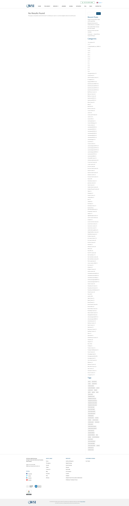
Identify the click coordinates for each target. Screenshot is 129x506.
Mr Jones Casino (91, 240)
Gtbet (89, 191)
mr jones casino (91, 417)
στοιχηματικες (90, 374)
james (97, 392)
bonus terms (94, 381)
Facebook (30, 473)
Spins (89, 333)
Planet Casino (90, 292)
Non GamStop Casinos (92, 258)
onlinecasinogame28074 (93, 279)
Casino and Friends (92, 114)
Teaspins (89, 341)
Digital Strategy (69, 463)
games (89, 392)
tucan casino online (91, 445)
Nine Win (90, 250)
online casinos (91, 271)
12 (88, 50)
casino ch (90, 116)
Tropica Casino (91, 347)
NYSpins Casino (91, 269)
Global (47, 467)
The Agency (48, 463)
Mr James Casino (91, 238)
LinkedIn (30, 478)
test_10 (89, 343)
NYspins (89, 267)
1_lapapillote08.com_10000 (93, 46)
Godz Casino (90, 185)
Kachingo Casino (91, 205)
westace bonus (90, 447)
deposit (95, 390)
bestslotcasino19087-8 (92, 83)
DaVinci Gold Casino (92, 172)
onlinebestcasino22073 (92, 273)
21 (88, 56)
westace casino (90, 449)
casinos (97, 387)
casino (89, 112)
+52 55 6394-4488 (88, 2)
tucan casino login (91, 443)
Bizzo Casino (90, 102)
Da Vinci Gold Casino (92, 168)
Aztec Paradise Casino (92, 77)
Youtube (29, 480)
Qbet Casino (90, 298)
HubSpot (67, 475)
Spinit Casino (90, 325)
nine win (96, 417)
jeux (88, 199)
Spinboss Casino (91, 323)
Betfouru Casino (91, 96)
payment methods (91, 434)
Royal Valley (90, 306)
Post (89, 294)
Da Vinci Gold (91, 166)
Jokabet (89, 201)
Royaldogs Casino (91, 310)
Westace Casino (91, 364)
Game (89, 178)
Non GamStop (91, 254)
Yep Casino (90, 368)
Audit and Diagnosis (70, 461)
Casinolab (90, 141)
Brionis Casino (91, 108)
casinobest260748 (91, 133)
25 (88, 58)
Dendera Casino (91, 174)
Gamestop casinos (91, 180)
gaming (93, 392)
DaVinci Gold (90, 170)
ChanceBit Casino (91, 158)
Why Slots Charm (91, 366)
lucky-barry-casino (92, 225)
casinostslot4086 (91, 156)
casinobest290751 (91, 137)
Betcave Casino (91, 94)
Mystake (89, 244)
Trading (89, 345)
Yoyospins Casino (91, 370)
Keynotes (48, 473)
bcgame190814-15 (92, 81)
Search (98, 13)
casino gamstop (91, 120)
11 (88, 48)
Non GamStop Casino (92, 256)
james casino (90, 394)
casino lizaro (94, 383)
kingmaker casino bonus (92, 400)
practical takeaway (95, 437)
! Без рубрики (90, 42)
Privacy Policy (82, 501)
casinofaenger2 (91, 139)
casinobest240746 (91, 131)
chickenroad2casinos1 (92, 160)
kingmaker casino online (92, 402)
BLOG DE (90, 106)
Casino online (90, 125)
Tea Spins (90, 339)
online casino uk (91, 430)
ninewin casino (90, 422)
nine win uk (97, 422)
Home (47, 461)
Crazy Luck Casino (91, 162)
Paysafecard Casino (92, 285)
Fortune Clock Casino (92, 176)
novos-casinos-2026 (92, 263)
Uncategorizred (91, 358)
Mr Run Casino (91, 242)
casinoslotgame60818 (92, 151)
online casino (90, 424)
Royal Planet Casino (92, 304)
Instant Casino (91, 195)
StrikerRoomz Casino (92, 337)
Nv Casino (90, 265)
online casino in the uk (92, 426)
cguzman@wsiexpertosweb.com (34, 466)
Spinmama (90, 327)
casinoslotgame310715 (92, 149)
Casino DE (90, 118)
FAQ (47, 475)
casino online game (91, 387)
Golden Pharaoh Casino (93, 189)
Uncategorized (91, 356)
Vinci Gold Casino (91, 360)
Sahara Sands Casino (92, 312)
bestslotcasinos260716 (92, 89)
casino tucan (90, 390)
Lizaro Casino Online (92, 217)
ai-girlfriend (90, 75)
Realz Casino (90, 300)
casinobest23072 (91, 129)
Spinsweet (90, 335)
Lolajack (89, 219)
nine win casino (95, 419)
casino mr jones (91, 385)
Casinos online (91, 143)
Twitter (29, 475)
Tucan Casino (90, 352)
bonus (89, 381)
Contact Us (48, 469)
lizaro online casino (91, 413)
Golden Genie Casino (92, 187)
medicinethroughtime (92, 230)
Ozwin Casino (90, 283)
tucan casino (90, 439)
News (89, 248)
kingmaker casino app (92, 398)
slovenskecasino (91, 321)
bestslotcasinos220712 (92, 85)
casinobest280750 (91, 135)
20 (88, 54)
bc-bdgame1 (90, 79)
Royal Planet (90, 302)
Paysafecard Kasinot (92, 287)
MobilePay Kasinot (92, 234)
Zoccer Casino (91, 372)
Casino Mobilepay (91, 123)
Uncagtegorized (91, 354)
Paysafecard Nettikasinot (93, 289)
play (97, 434)
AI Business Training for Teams (72, 479)
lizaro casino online (91, 411)
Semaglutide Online (92, 314)
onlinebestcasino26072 (92, 275)
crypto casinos (91, 164)
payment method (91, 432)
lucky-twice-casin (91, 227)
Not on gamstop (91, 261)
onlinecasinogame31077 (93, 281)
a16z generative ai (91, 73)
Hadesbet (90, 193)
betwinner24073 (91, 100)
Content (67, 473)
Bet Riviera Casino (91, 92)
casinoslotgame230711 (92, 145)
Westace (89, 362)
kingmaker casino (91, 396)
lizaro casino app (91, 407)
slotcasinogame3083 (92, 318)
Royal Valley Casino (92, 308)
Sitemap (47, 477)
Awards (47, 465)
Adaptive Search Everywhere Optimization (74, 477)
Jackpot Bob (90, 197)
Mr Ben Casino (91, 236)
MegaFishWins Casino (92, 232)
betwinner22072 (91, 98)
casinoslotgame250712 (92, 147)
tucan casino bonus (91, 441)
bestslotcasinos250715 (92, 87)
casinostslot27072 (91, 154)
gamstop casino (91, 182)
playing (89, 437)
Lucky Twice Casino (92, 223)
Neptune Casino (91, 246)
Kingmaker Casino (91, 211)
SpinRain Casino (91, 331)
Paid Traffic (68, 469)
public (89, 296)
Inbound (67, 467)
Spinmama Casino (91, 329)
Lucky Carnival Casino (92, 221)
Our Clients (88, 461)
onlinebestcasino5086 (92, 277)
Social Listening (69, 465)
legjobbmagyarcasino (92, 215)
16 (88, 52)
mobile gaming (90, 415)
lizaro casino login (91, 409)
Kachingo (90, 203)
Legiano (89, 213)
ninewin (89, 419)
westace (98, 445)
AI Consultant (68, 471)
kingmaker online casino (92, 404)
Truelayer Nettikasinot (92, 349)
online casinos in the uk (92, 428)
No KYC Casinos (91, 252)
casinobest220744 (91, 127)
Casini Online (90, 110)
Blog (89, 104)
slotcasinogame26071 (92, 316)
